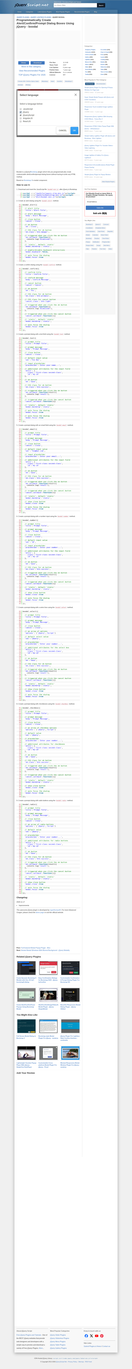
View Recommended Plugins (32, 71)
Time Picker (105, 238)
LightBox (87, 59)
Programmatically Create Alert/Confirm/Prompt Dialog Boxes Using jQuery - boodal (45, 23)
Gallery (87, 57)
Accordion (104, 49)
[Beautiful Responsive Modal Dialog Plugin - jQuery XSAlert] (70, 995)
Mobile (102, 62)
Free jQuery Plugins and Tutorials (32, 4)
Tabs (87, 249)
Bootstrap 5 (89, 224)
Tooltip (87, 74)
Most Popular (90, 84)
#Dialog (28, 85)
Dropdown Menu (100, 228)
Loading (103, 59)
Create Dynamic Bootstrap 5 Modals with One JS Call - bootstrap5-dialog (26, 980)
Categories (29, 12)
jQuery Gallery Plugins (58, 1348)
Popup (88, 242)
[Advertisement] (48, 44)
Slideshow (104, 67)
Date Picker (101, 231)
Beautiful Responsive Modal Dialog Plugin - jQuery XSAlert (70, 1007)
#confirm (59, 81)
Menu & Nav (88, 62)
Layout (103, 57)
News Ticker (104, 235)
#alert (52, 81)
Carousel (106, 224)
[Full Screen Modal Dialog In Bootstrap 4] (26, 1026)
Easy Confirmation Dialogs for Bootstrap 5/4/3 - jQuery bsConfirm (48, 980)
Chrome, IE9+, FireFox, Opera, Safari (28, 81)
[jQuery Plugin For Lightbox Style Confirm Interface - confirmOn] (70, 1026)
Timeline (94, 249)
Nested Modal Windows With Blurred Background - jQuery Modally (45, 950)
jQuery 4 (98, 224)
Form (102, 54)
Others (87, 64)
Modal (88, 235)
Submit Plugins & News (92, 1346)
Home (19, 12)
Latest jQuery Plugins (45, 12)
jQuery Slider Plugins (58, 1335)
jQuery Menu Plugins (57, 1341)
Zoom (102, 74)
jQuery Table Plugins (57, 1345)
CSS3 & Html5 (89, 54)
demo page (40, 912)
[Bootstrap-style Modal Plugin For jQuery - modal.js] (48, 1026)
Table (102, 69)
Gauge (98, 245)
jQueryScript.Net (61, 1362)
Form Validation (90, 231)
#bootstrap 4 (68, 81)
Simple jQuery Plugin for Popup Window (98, 174)
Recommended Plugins (82, 12)
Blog (95, 12)
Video (110, 249)
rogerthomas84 (55, 910)
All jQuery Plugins (90, 49)
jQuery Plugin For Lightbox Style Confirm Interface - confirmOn (70, 1038)
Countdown (89, 228)
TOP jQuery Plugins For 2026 (31, 75)
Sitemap (81, 1362)
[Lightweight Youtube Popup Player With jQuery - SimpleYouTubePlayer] (26, 1053)
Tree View (102, 249)
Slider (86, 67)
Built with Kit (100, 213)
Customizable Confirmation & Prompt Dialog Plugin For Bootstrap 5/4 (70, 980)
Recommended (101, 84)
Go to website (67, 72)
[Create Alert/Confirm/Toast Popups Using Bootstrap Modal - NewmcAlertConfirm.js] (26, 995)
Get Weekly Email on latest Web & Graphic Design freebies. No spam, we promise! (99, 195)
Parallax (97, 238)
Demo (23, 63)
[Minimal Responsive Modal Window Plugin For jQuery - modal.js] (70, 1053)
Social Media (89, 69)
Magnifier (110, 231)
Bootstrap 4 (28, 180)
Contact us (106, 1346)
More (41, 1348)
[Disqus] (48, 1100)
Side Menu (107, 245)
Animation (88, 52)
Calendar (95, 235)
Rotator (103, 64)
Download (38, 63)
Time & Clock (104, 72)
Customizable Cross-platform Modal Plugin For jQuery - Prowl (47, 1065)
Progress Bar (106, 242)
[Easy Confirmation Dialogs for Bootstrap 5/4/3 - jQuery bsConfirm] (48, 968)
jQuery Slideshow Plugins (59, 1338)
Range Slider (90, 245)
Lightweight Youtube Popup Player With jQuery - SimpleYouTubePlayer (26, 1065)
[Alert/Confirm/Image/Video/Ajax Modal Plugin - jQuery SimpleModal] (48, 995)
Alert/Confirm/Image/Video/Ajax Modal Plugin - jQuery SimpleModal (49, 1007)
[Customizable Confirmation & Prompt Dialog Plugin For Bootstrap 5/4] (70, 968)
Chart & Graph (105, 52)
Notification (96, 242)
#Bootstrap (45, 81)
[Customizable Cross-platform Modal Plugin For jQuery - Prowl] (48, 1053)
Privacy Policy (72, 1362)
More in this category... (31, 66)
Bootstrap (33, 172)
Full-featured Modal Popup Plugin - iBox (35, 948)
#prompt (20, 85)
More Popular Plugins (108, 181)
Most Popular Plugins (63, 12)
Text (86, 72)
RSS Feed (88, 1362)
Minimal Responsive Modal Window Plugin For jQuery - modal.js (70, 1065)
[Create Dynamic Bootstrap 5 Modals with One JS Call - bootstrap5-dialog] (26, 968)
